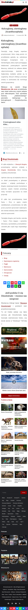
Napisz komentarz (14, 396)
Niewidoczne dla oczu (9, 89)
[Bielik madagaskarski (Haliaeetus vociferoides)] (21, 407)
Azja (3, 500)
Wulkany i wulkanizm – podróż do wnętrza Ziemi (14, 347)
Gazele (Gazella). (19, 440)
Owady (6, 276)
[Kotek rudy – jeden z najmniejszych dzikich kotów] (21, 474)
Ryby (8, 521)
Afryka (3, 497)
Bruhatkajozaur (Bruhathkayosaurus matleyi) (6, 481)
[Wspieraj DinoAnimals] (14, 331)
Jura (23, 508)
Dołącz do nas (15, 597)
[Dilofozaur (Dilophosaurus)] (5, 537)
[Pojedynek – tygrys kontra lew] (5, 561)
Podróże (19, 516)
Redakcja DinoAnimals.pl (9, 35)
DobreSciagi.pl (8, 599)
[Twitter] (8, 282)
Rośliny (3, 521)
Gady (14, 505)
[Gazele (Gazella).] (21, 435)
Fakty (3, 594)
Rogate (20, 519)
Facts (13, 599)
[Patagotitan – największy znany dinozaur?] (21, 460)
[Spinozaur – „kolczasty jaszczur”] (23, 556)
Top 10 (21, 521)
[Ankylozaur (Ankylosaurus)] (23, 537)
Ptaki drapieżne (13, 519)
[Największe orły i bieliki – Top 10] (5, 542)
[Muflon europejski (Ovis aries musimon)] (21, 421)
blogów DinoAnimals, (8, 170)
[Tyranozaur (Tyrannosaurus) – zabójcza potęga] (14, 561)
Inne (13, 508)
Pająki (6, 264)
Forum (6, 594)
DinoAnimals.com (19, 599)
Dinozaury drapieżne (6, 503)
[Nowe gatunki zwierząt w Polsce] (7, 460)
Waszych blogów (21, 164)
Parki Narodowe (5, 516)
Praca (20, 597)
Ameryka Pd (9, 497)
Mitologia (24, 511)
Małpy (18, 511)
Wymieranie (15, 524)
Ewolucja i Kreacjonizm (21, 592)
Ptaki (7, 519)
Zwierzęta (15, 25)
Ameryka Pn (16, 497)
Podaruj (10, 594)
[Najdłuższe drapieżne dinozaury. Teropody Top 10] (23, 561)
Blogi (11, 25)
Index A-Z (5, 589)
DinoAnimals (7, 587)
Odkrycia (13, 592)
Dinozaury (19, 500)
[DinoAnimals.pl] (7, 2)
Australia (23, 497)
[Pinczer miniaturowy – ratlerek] (23, 542)
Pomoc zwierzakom (17, 594)
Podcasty (13, 516)
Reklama (24, 594)
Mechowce (7, 267)
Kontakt (24, 597)
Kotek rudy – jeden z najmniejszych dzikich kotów (20, 481)
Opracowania (8, 270)
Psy (3, 519)
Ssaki (13, 521)
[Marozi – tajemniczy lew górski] (7, 435)
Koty (9, 511)
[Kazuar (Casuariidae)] (7, 407)
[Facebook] (4, 282)
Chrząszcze (8, 273)
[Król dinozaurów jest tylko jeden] (14, 556)
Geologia (4, 508)
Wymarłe (8, 524)
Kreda (13, 511)
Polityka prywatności (6, 597)
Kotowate (4, 511)
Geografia (14, 343)
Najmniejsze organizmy (11, 261)
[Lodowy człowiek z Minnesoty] (14, 542)
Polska (24, 516)
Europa (9, 505)
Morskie (3, 513)
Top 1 (17, 521)
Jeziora (17, 508)
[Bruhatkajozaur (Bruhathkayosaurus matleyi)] (7, 474)
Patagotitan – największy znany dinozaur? (19, 467)
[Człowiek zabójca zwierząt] (21, 447)
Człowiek (12, 500)
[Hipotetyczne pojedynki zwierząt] (5, 556)
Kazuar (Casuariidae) (6, 412)
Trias (3, 524)
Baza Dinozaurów (21, 589)
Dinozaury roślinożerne (18, 503)
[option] (14, 345)
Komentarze (10, 589)
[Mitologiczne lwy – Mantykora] (7, 447)
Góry (9, 508)
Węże (21, 524)
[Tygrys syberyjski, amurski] (14, 537)
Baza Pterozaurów (6, 592)
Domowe (4, 505)
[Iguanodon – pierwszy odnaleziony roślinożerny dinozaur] (7, 421)
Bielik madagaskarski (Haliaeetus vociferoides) (20, 414)
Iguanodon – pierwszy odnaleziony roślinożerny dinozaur (7, 428)
